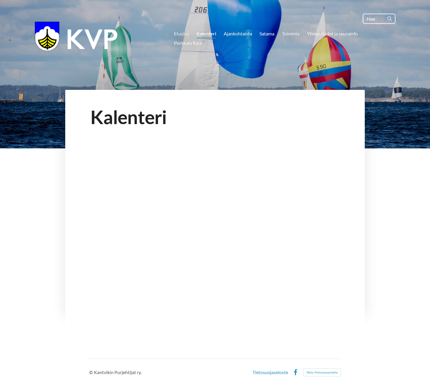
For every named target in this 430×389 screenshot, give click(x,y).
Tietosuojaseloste (270, 372)
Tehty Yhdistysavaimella (322, 372)
